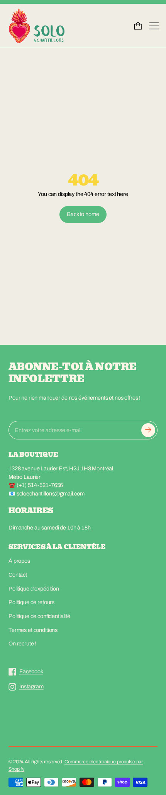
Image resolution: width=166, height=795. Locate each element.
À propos (19, 561)
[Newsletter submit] (148, 430)
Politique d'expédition (33, 589)
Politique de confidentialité (39, 616)
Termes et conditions (33, 630)
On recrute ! (22, 643)
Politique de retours (31, 602)
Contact (17, 575)
